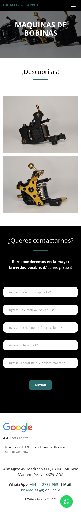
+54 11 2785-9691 (45, 484)
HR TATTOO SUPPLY (20, 4)
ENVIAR (40, 385)
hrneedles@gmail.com (40, 489)
